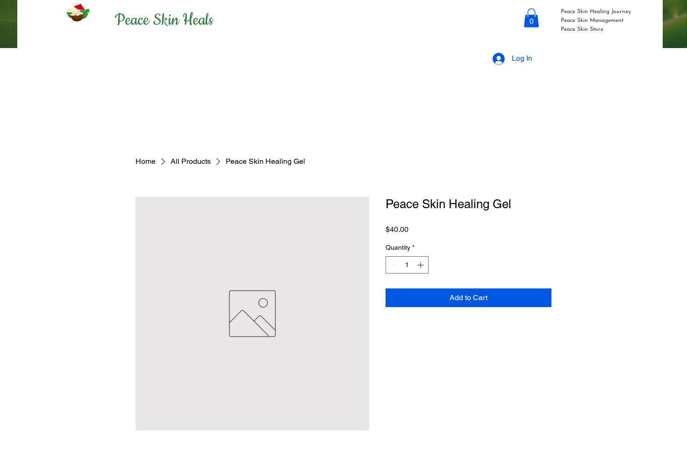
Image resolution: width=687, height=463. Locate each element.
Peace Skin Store (582, 29)
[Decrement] (393, 265)
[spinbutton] (407, 265)
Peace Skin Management (592, 20)
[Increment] (421, 265)
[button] (531, 18)
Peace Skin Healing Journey (596, 11)
